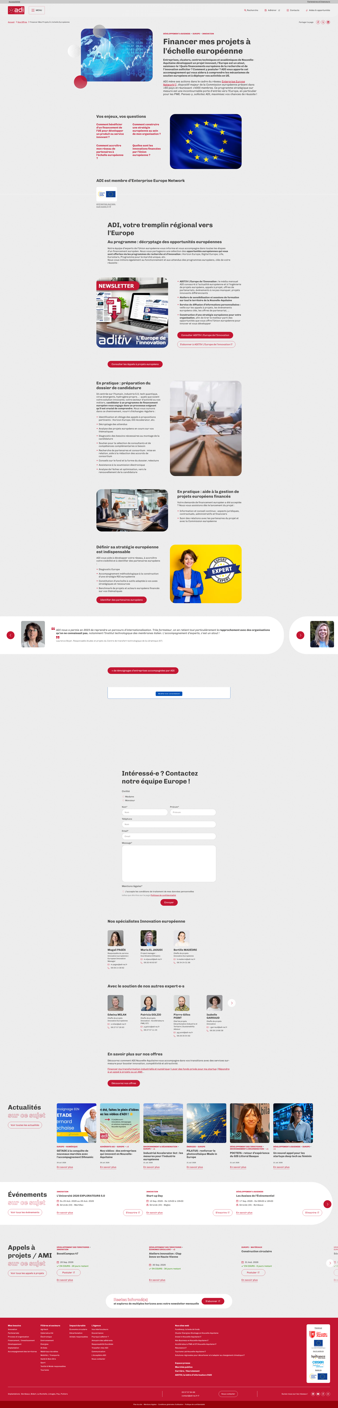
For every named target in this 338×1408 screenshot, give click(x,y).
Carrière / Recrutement (187, 1371)
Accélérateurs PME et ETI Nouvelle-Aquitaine (195, 1344)
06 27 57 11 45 (150, 1030)
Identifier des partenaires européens (121, 599)
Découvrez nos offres (124, 1083)
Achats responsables (78, 1337)
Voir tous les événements (25, 1212)
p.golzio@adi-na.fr (152, 1027)
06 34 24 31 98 (183, 962)
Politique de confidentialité (163, 895)
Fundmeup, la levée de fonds (187, 1329)
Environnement (47, 1340)
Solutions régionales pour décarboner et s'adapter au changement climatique (209, 1355)
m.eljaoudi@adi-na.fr (153, 959)
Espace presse (182, 1363)
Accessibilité (14, 2)
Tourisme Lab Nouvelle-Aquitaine (189, 1351)
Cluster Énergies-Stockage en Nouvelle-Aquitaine (196, 1333)
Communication (98, 1351)
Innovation (12, 1329)
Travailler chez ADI (100, 1348)
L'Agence (96, 1325)
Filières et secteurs (50, 1325)
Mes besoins (14, 1325)
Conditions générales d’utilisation (170, 1404)
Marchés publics (184, 1367)
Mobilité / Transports (50, 1355)
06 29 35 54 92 (183, 1036)
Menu (39, 10)
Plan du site (137, 1404)
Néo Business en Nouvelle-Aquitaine (191, 1340)
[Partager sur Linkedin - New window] (328, 22)
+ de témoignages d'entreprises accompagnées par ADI (143, 670)
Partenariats (13, 1333)
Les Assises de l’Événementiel (255, 1195)
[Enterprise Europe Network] (318, 1376)
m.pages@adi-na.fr (119, 964)
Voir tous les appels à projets (27, 1273)
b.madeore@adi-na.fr (186, 959)
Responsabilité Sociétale (102, 1344)
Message (126, 843)
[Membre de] (318, 1370)
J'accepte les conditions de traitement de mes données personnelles (159, 891)
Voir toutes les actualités (25, 1125)
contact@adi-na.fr (189, 1396)
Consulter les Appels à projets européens (135, 364)
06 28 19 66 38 (216, 1030)
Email (124, 831)
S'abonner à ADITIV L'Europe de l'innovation (205, 344)
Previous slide (11, 635)
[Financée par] (318, 1328)
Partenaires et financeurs (318, 2)
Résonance (180, 1348)
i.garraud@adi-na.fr (218, 1027)
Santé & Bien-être (48, 1359)
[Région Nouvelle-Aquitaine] (318, 1335)
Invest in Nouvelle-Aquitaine (187, 1337)
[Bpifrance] (318, 1357)
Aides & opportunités (319, 10)
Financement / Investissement (21, 1340)
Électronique (46, 1337)
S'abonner (212, 1301)
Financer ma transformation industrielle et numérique (139, 1069)
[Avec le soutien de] (318, 1351)
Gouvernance (97, 1333)
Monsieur (130, 800)
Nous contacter (98, 1359)
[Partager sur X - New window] (323, 22)
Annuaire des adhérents (102, 1340)
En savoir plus (65, 1212)
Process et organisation (18, 1337)
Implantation (13, 1348)
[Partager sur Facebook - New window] (318, 22)
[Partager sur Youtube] (318, 1394)
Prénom (174, 807)
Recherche (252, 10)
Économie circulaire (78, 1329)
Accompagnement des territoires (22, 1351)
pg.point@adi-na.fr (185, 1032)
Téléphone (127, 819)
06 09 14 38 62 (117, 968)
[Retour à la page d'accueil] (16, 10)
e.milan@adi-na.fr (118, 1024)
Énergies (44, 1344)
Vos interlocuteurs (100, 1329)
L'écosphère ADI (99, 1355)
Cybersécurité (47, 1333)
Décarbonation (75, 1333)
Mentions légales (150, 1404)
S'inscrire (132, 1212)
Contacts (294, 10)
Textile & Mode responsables (53, 1366)
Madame (129, 796)
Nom (124, 807)
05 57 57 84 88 (188, 1392)
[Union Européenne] (318, 1344)
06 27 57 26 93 (117, 1027)
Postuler (67, 1272)
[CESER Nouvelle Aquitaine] (318, 1364)
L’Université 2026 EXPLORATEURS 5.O (81, 1195)
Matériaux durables (49, 1351)
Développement (14, 1344)
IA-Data (44, 1348)
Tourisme (45, 1370)
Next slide (300, 635)
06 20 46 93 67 (150, 962)
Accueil (11, 22)
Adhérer (272, 10)
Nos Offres (22, 22)
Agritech (44, 1329)
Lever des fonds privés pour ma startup (194, 1069)
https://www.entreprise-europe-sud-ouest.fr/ (106, 197)
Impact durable (77, 1325)
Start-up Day (154, 1195)
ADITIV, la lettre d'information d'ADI (193, 1375)
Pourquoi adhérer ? (100, 1337)
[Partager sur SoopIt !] (328, 1394)
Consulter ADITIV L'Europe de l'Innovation (205, 335)
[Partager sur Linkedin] (313, 1394)
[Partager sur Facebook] (323, 1394)
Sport (43, 1363)
